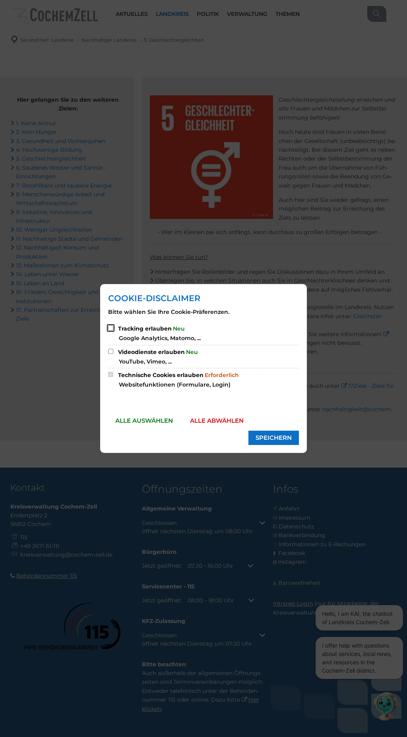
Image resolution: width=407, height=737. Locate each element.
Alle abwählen (217, 420)
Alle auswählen (144, 420)
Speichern (274, 437)
